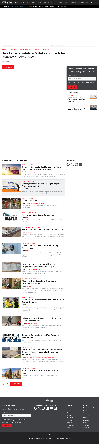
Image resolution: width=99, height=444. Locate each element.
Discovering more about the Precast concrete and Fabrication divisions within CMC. (43, 221)
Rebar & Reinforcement (29, 212)
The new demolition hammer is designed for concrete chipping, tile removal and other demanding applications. (41, 326)
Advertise (39, 438)
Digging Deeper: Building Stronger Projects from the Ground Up (76, 99)
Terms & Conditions (58, 438)
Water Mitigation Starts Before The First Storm (42, 229)
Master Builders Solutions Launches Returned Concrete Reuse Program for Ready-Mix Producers (42, 351)
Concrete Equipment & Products (21, 49)
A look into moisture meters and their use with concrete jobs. (40, 375)
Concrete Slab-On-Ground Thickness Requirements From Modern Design (38, 265)
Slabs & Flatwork (27, 164)
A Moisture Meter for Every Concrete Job (40, 370)
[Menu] (95, 2)
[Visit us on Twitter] (72, 164)
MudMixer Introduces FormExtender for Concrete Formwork (39, 282)
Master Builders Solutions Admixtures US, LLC (39, 357)
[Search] (91, 2)
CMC (26, 217)
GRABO (27, 250)
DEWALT (28, 304)
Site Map (68, 438)
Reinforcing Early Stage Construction (38, 215)
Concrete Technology (29, 347)
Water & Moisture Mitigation (31, 227)
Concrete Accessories (42, 49)
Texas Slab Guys (30, 172)
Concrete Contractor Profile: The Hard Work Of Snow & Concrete (43, 301)
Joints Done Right (29, 200)
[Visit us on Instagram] (76, 164)
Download (8, 67)
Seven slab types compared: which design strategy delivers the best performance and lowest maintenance (42, 272)
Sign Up (72, 87)
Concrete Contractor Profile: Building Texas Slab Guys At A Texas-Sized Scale (41, 168)
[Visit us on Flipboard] (55, 408)
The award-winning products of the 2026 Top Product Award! (41, 341)
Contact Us (31, 438)
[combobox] (25, 45)
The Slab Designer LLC (32, 269)
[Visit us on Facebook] (68, 164)
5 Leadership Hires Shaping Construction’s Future (76, 108)
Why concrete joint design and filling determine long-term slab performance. (40, 206)
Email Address (72, 75)
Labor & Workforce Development (77, 105)
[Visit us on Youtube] (51, 408)
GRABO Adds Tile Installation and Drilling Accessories (40, 246)
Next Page (16, 384)
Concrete (5, 49)
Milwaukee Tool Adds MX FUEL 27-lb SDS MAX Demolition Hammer (42, 319)
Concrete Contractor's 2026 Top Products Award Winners (40, 336)
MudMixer (28, 286)
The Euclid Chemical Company (34, 203)
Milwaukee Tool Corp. (32, 323)
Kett (26, 373)
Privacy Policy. (86, 84)
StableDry (28, 232)
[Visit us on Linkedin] (80, 164)
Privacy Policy (21, 422)
